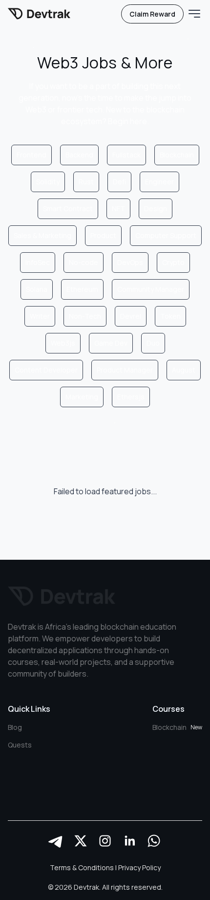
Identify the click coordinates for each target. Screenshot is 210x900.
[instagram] (105, 841)
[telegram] (56, 841)
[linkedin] (129, 841)
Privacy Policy (139, 867)
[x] (80, 841)
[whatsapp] (154, 841)
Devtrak (86, 887)
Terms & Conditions (82, 867)
